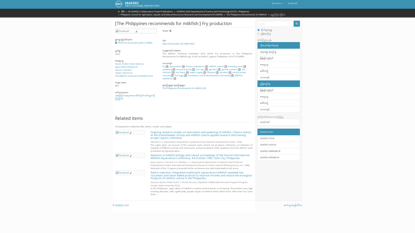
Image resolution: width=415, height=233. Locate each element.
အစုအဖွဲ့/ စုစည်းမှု (268, 51)
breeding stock (235, 66)
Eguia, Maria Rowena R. (126, 66)
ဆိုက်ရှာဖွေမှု (266, 29)
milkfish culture (216, 66)
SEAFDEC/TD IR (267, 138)
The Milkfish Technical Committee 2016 (134, 75)
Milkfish (239, 75)
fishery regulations (195, 66)
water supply (196, 72)
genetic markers (229, 69)
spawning (167, 69)
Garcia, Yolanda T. (124, 69)
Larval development (209, 75)
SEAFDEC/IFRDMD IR (269, 157)
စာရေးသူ (264, 64)
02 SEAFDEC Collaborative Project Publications (150, 11)
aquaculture (176, 66)
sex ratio (200, 69)
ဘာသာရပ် (265, 77)
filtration (211, 72)
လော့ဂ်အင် (265, 122)
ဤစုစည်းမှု (266, 33)
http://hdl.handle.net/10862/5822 (178, 43)
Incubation (193, 75)
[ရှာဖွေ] (297, 24)
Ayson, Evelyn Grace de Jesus (129, 63)
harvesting (225, 75)
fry (163, 66)
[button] (277, 3)
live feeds (180, 72)
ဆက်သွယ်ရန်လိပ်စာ (293, 205)
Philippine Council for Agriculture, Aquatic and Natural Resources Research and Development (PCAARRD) (172, 14)
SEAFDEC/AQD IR (268, 144)
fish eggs (179, 75)
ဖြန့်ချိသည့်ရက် (267, 58)
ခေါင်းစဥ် (264, 70)
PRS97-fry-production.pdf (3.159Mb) (134, 42)
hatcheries (167, 78)
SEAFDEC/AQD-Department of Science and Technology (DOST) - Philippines (213, 11)
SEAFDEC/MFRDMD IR (270, 151)
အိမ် (123, 11)
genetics (213, 69)
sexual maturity (184, 69)
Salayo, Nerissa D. (124, 72)
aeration (224, 72)
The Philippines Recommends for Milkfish (246, 14)
